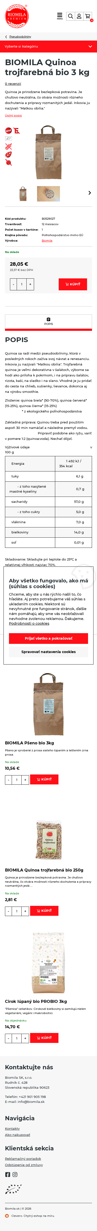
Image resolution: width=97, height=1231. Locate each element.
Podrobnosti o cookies (29, 623)
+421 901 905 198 (32, 1097)
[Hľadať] (70, 16)
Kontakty (12, 1128)
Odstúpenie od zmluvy (24, 1165)
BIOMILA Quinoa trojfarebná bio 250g (44, 870)
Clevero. (17, 1216)
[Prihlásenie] (79, 16)
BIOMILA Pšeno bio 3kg (29, 743)
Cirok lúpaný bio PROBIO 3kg (36, 1001)
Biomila (47, 240)
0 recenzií (13, 84)
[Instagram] (15, 1175)
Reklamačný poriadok (23, 1159)
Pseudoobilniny (20, 36)
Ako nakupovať (17, 1135)
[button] (90, 194)
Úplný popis (13, 115)
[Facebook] (7, 1175)
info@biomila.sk (31, 1102)
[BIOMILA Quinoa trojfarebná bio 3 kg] (48, 151)
